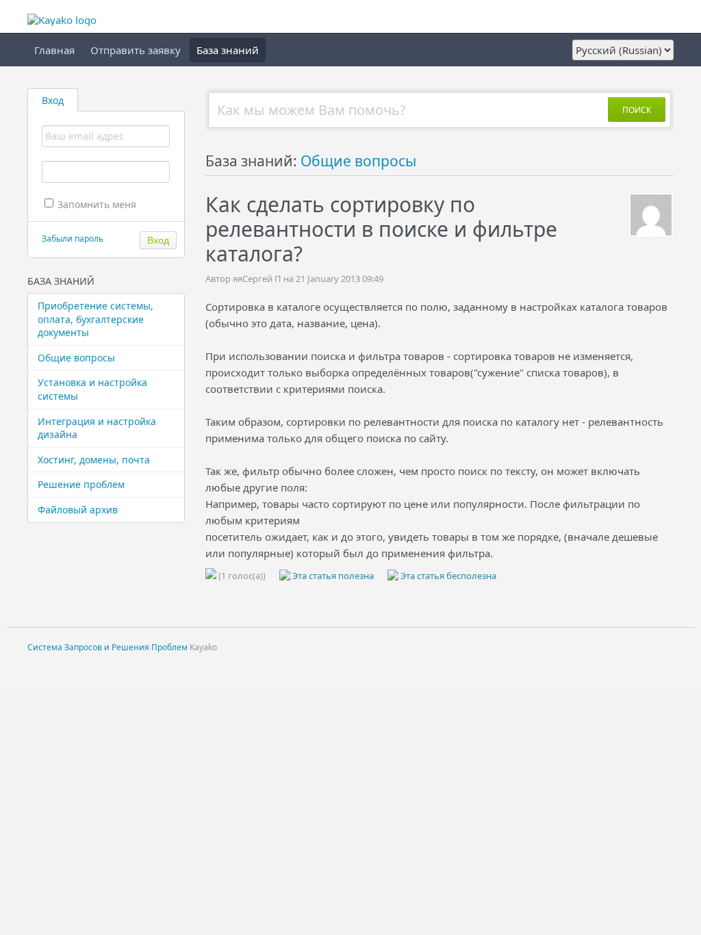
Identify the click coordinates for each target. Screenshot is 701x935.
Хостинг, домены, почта (94, 459)
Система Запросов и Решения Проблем (107, 647)
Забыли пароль (72, 238)
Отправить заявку (135, 50)
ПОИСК (636, 110)
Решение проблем (81, 484)
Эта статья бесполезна (447, 575)
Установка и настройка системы (92, 389)
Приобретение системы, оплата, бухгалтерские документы (95, 319)
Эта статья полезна (332, 575)
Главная (54, 50)
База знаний (227, 50)
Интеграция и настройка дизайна (97, 428)
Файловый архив (78, 509)
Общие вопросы (76, 357)
